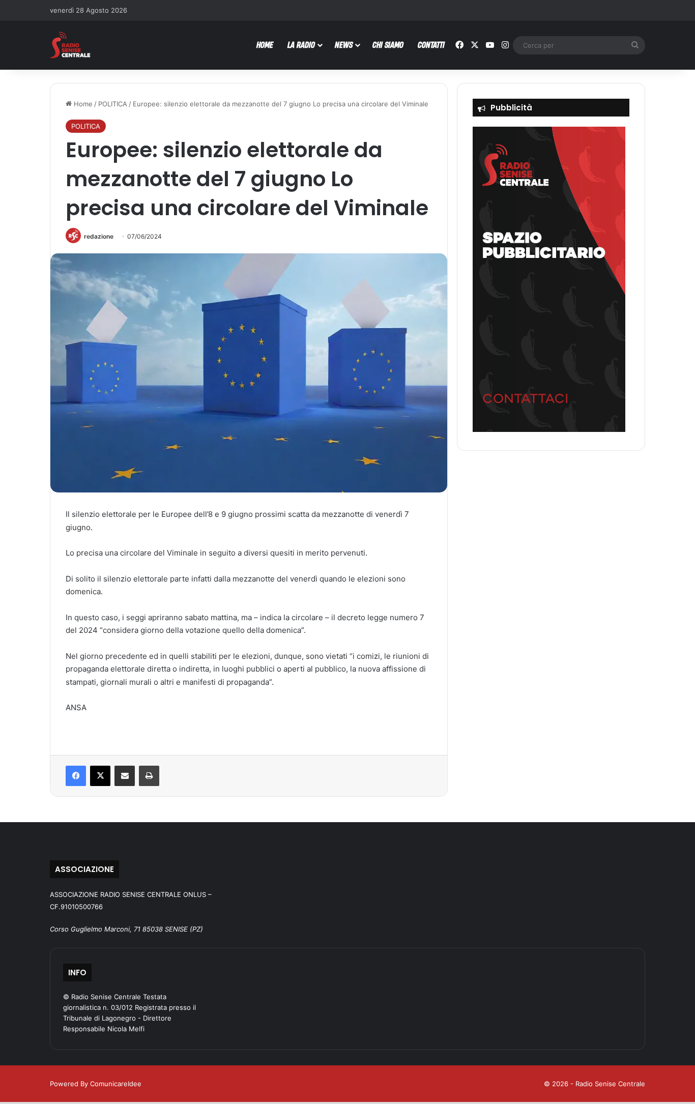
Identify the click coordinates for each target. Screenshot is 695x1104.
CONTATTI (431, 44)
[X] (100, 776)
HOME (264, 44)
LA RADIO (301, 44)
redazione (98, 236)
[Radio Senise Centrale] (70, 45)
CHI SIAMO (387, 44)
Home (82, 104)
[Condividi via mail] (124, 776)
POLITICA (112, 104)
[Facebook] (76, 776)
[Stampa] (149, 776)
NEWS (344, 44)
